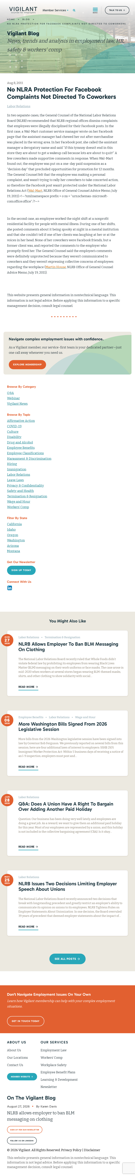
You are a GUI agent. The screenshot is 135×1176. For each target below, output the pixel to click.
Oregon (12, 535)
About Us (14, 1050)
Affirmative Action (21, 421)
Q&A (10, 393)
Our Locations (17, 1058)
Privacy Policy (71, 1150)
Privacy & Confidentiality (25, 486)
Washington (16, 540)
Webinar (13, 398)
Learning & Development (59, 1080)
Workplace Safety (54, 1065)
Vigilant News (17, 404)
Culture (12, 432)
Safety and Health (20, 491)
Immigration (16, 469)
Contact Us (15, 1065)
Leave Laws (15, 480)
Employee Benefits (21, 448)
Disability (14, 437)
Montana (13, 551)
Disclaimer (92, 1150)
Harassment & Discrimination (29, 459)
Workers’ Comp (18, 507)
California (14, 524)
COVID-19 (14, 426)
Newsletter (49, 1087)
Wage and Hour (18, 502)
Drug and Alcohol (20, 442)
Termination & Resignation (27, 496)
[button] (67, 10)
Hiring (12, 464)
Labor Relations (18, 106)
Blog (26, 19)
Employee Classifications (25, 453)
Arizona (13, 546)
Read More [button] (26, 686)
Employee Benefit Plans (58, 1072)
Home (11, 19)
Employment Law (53, 1050)
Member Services (54, 10)
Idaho (11, 530)
